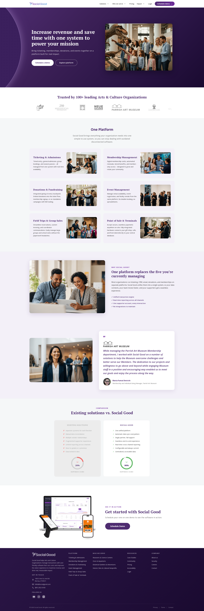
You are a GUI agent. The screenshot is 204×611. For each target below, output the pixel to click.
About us (155, 558)
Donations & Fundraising (77, 565)
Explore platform (66, 63)
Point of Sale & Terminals (77, 575)
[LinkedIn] (44, 597)
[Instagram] (39, 597)
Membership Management (78, 561)
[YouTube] (34, 597)
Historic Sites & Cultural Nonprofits (105, 568)
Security (154, 561)
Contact (154, 568)
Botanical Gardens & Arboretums (104, 565)
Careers (154, 565)
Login (150, 4)
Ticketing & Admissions (77, 558)
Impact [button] (139, 4)
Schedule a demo (42, 63)
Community (131, 561)
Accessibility (131, 568)
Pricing (131, 4)
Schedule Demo (117, 526)
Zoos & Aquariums (99, 561)
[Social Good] (38, 3)
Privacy (155, 607)
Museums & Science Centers (103, 558)
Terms (163, 607)
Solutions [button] (103, 4)
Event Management (75, 568)
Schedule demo (163, 4)
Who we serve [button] (117, 4)
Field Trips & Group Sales (77, 572)
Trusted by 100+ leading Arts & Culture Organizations (102, 97)
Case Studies (131, 558)
